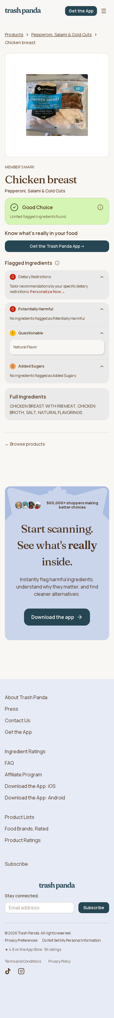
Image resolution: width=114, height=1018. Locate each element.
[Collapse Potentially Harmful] (101, 309)
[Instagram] (21, 971)
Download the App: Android (35, 797)
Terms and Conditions (23, 961)
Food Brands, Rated (26, 828)
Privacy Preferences (21, 940)
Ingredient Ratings (25, 751)
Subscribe (16, 864)
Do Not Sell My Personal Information (71, 940)
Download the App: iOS (30, 786)
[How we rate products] (100, 207)
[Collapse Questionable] (101, 333)
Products (14, 34)
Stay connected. (22, 896)
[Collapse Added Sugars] (101, 366)
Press (11, 709)
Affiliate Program (23, 774)
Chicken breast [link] (20, 42)
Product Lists (19, 817)
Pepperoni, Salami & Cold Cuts (61, 34)
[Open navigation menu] (103, 10)
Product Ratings (23, 840)
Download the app (52, 617)
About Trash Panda (26, 697)
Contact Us (17, 720)
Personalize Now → (47, 291)
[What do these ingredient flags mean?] (57, 263)
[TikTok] (8, 971)
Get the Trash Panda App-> (57, 246)
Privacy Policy (59, 961)
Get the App (81, 11)
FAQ (9, 763)
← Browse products (25, 444)
